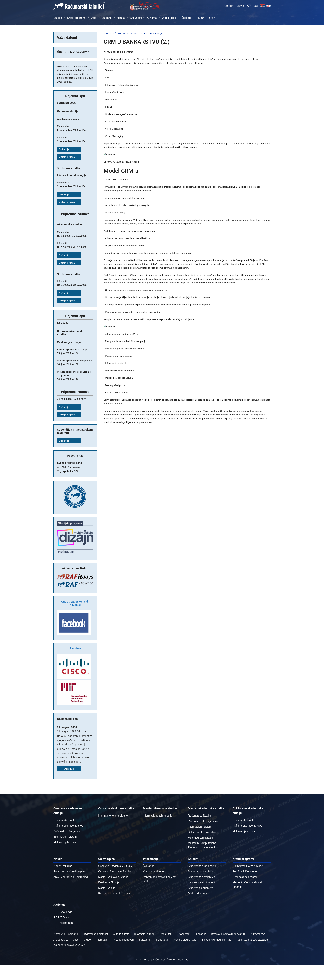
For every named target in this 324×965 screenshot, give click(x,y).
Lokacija (201, 934)
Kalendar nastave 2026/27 (69, 945)
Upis (93, 17)
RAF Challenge (62, 911)
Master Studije (106, 888)
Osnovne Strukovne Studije (114, 871)
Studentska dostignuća (201, 877)
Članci (127, 33)
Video (87, 939)
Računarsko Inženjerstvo (203, 821)
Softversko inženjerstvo (67, 831)
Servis (240, 5)
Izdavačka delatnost (96, 934)
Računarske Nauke (199, 815)
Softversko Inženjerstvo (202, 832)
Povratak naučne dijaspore (69, 871)
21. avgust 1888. (67, 727)
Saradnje (75, 648)
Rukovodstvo (257, 934)
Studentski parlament (200, 888)
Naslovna (108, 33)
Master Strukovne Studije (113, 877)
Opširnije (64, 149)
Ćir (248, 5)
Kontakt (228, 5)
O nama (152, 17)
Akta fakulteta (121, 934)
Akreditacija (169, 17)
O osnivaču (184, 934)
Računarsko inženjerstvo (68, 825)
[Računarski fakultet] (79, 6)
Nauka (121, 17)
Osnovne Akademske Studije (115, 866)
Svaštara (136, 33)
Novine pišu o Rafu (184, 939)
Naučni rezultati (62, 866)
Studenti (107, 17)
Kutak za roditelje (153, 871)
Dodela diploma (197, 893)
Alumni (201, 17)
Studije (57, 17)
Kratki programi (76, 17)
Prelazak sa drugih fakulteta (114, 893)
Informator (102, 939)
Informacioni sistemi (65, 836)
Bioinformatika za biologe (248, 866)
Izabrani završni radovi (201, 882)
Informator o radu (144, 934)
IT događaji (161, 939)
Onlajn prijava (67, 156)
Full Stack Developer (245, 871)
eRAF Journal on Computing (70, 877)
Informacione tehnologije (113, 815)
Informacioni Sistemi (200, 826)
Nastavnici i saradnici (66, 934)
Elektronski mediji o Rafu (216, 939)
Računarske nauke (64, 820)
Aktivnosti (136, 17)
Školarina (148, 866)
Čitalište (186, 17)
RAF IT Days (61, 917)
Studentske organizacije (202, 866)
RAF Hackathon (63, 922)
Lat (256, 5)
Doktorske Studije (108, 882)
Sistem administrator (245, 877)
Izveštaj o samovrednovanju (228, 934)
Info (210, 17)
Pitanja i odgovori (123, 939)
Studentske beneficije (201, 871)
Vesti (76, 939)
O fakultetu (166, 934)
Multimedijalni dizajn (65, 842)
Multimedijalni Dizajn (200, 837)
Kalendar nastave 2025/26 (252, 939)
